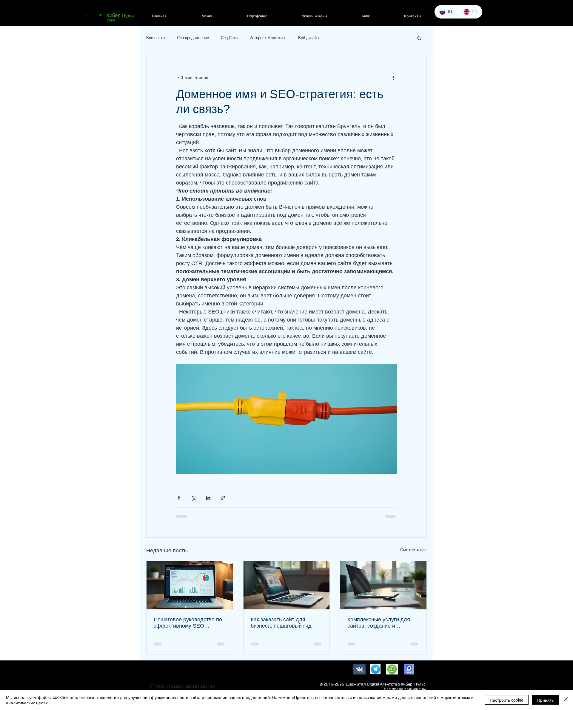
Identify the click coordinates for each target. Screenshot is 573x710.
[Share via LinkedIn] (208, 498)
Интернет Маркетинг (267, 38)
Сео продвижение (193, 38)
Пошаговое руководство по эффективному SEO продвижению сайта (188, 623)
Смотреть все (413, 549)
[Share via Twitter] (193, 498)
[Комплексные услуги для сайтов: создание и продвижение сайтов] (383, 585)
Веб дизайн (308, 38)
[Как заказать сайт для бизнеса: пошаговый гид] (287, 585)
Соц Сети (229, 38)
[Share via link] (223, 498)
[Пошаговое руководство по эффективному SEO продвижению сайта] (190, 585)
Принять (545, 700)
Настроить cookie (506, 700)
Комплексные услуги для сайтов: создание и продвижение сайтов (378, 623)
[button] (419, 38)
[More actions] (393, 77)
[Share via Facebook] (179, 498)
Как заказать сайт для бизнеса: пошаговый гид (281, 623)
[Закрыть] (565, 699)
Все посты (155, 38)
